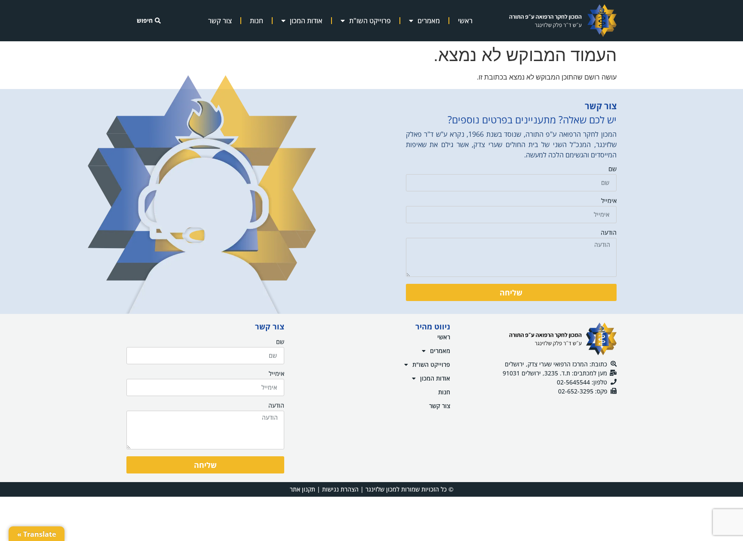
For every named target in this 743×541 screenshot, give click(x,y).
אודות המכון (306, 20)
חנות (256, 20)
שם (612, 169)
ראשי (465, 20)
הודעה (609, 233)
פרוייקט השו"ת (370, 20)
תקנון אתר (302, 489)
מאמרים (429, 20)
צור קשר (220, 20)
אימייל (609, 201)
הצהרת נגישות (340, 489)
